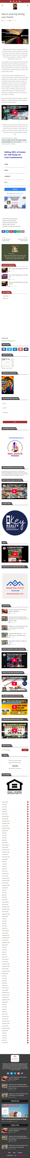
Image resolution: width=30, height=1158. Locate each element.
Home (9, 1152)
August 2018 (15, 1030)
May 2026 (15, 809)
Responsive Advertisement (8, 341)
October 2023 (15, 883)
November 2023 (15, 880)
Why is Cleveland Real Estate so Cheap (14, 1119)
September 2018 (15, 1028)
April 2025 (15, 840)
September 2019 (15, 999)
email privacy (19, 193)
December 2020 (15, 964)
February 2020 (15, 987)
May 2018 (15, 1037)
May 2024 (15, 866)
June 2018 (15, 1035)
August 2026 (15, 802)
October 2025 (15, 825)
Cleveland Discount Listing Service (10, 218)
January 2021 (15, 961)
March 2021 (15, 956)
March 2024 (15, 871)
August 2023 (15, 887)
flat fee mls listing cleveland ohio (9, 222)
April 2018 (15, 1040)
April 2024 (15, 868)
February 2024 (15, 873)
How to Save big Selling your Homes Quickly (18, 283)
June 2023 (15, 892)
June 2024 (15, 864)
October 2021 (15, 940)
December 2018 (15, 1021)
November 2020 (15, 966)
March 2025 (15, 842)
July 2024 (15, 861)
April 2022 (15, 925)
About (14, 1152)
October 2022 (15, 911)
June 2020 (15, 978)
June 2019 (15, 1006)
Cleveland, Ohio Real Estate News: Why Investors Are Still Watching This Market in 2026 (18, 618)
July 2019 (15, 1004)
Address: (7, 176)
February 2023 (15, 902)
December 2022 (15, 906)
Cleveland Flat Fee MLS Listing (9, 220)
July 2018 (15, 1033)
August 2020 (15, 973)
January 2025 (15, 847)
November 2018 (15, 1023)
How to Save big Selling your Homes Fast (18, 276)
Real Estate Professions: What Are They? (18, 642)
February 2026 (15, 816)
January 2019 (15, 1018)
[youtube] (20, 349)
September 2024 (15, 856)
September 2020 (15, 971)
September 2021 (15, 942)
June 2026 (15, 806)
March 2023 (15, 899)
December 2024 (15, 849)
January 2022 (15, 933)
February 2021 (15, 959)
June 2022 (15, 921)
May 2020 (15, 980)
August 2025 (15, 830)
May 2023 (15, 895)
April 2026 (15, 811)
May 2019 (15, 1009)
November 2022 (15, 909)
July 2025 (15, 833)
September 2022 (15, 914)
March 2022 (15, 928)
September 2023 (15, 885)
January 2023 (15, 904)
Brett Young (6, 20)
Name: (6, 164)
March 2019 (15, 1014)
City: (6, 182)
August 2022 (15, 916)
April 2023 (15, 897)
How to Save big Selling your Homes (18, 268)
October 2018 (15, 1026)
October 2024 (15, 854)
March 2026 (15, 814)
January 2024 (15, 875)
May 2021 (15, 952)
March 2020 (15, 985)
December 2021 (15, 935)
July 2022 (15, 918)
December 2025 (15, 821)
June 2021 (15, 949)
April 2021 (15, 954)
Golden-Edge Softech (21, 1155)
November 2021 (15, 937)
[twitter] (14, 1)
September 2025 (15, 828)
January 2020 (15, 990)
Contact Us (20, 1152)
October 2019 (15, 997)
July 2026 (15, 804)
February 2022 (15, 930)
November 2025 (15, 823)
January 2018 (15, 1042)
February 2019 (15, 1016)
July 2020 (15, 976)
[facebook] (11, 1)
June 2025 (15, 835)
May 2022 (15, 923)
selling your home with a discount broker (11, 226)
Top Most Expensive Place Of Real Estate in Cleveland (18, 610)
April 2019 (15, 1011)
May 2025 (15, 837)
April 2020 (15, 983)
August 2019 (15, 1002)
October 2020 (15, 968)
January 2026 (15, 818)
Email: (7, 170)
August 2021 (15, 945)
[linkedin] (16, 1)
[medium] (19, 1)
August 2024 (15, 859)
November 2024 (15, 852)
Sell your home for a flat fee (8, 224)
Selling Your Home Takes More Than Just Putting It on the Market (18, 627)
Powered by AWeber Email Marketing (15, 195)
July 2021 (15, 947)
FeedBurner (18, 768)
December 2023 (15, 878)
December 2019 (15, 992)
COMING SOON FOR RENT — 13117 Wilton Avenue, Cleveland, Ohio (17, 634)
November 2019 (15, 995)
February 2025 (15, 845)
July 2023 (15, 890)
